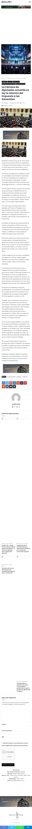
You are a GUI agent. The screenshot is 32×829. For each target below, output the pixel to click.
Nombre (4, 724)
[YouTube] (17, 823)
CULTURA (17, 78)
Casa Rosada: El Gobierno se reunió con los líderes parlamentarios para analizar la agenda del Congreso (23, 687)
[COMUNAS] (7, 2)
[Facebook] (13, 823)
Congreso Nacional (11, 376)
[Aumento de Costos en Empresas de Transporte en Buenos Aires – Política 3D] (8, 559)
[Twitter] (15, 823)
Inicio (4, 78)
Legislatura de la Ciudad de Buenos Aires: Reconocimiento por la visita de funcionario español (23, 548)
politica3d (6, 103)
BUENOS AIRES (10, 78)
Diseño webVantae (16, 815)
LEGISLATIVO (16, 81)
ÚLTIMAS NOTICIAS (20, 83)
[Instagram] (19, 823)
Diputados (19, 376)
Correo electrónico (7, 730)
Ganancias (25, 376)
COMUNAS (24, 78)
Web (3, 736)
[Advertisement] (16, 26)
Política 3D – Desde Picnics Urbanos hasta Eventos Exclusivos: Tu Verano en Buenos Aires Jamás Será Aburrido (8, 549)
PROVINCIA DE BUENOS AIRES (8, 83)
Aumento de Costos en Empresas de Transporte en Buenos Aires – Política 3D (8, 570)
